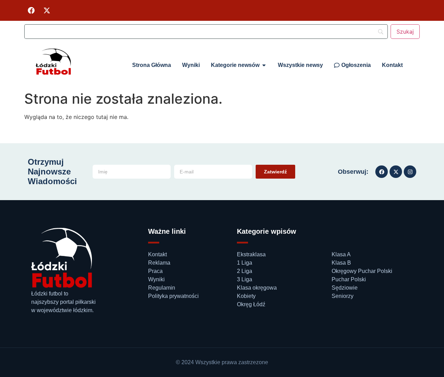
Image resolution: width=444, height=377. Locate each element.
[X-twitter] (47, 10)
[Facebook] (31, 10)
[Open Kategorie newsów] (264, 65)
